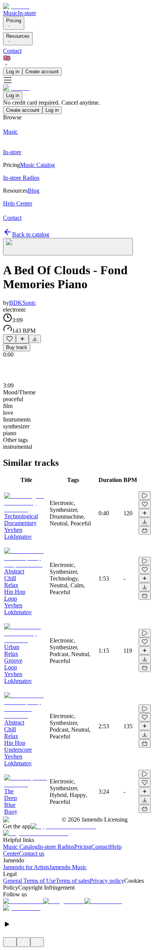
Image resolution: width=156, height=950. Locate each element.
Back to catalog (30, 234)
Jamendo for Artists (26, 867)
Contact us (31, 853)
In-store (27, 13)
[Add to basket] (145, 530)
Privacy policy (107, 880)
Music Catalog (20, 846)
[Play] (68, 246)
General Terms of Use (29, 880)
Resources (18, 36)
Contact (12, 51)
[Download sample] (35, 339)
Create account (42, 71)
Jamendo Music (68, 867)
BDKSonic (22, 303)
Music (10, 13)
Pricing (13, 20)
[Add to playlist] (22, 338)
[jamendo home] (16, 6)
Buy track (16, 347)
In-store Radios (56, 846)
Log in (12, 71)
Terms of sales (73, 880)
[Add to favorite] (9, 338)
